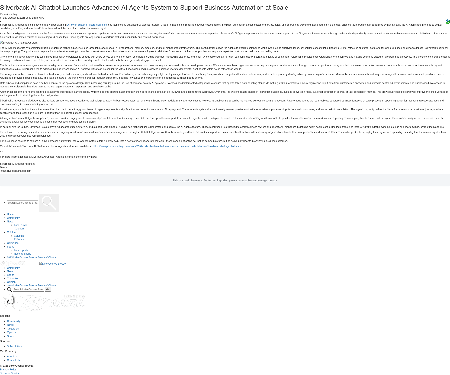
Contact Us (13, 360)
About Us (12, 356)
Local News (20, 225)
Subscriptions (15, 346)
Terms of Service (10, 373)
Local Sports (21, 250)
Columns (19, 235)
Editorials (19, 239)
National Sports (22, 253)
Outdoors (19, 228)
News (10, 221)
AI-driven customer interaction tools (87, 24)
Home (10, 214)
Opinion (11, 232)
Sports (10, 246)
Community (13, 217)
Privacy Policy (8, 369)
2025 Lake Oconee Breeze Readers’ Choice (31, 257)
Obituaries (12, 243)
